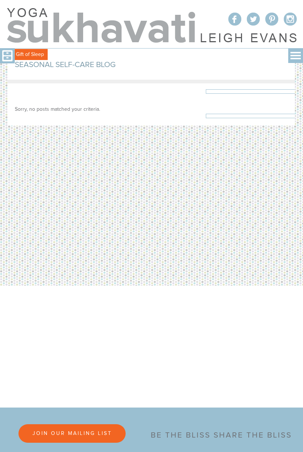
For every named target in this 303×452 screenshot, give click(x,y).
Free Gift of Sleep (24, 54)
